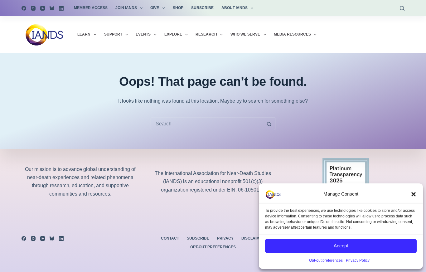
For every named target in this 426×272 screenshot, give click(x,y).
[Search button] (269, 124)
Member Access (91, 8)
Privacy (225, 238)
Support (113, 34)
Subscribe (202, 8)
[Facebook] (24, 8)
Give (154, 8)
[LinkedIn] (61, 8)
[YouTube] (42, 8)
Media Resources (292, 34)
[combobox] (207, 124)
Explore (173, 34)
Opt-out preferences (326, 260)
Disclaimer (253, 238)
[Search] (402, 8)
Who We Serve (245, 34)
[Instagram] (33, 8)
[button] (413, 194)
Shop (178, 8)
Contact (170, 238)
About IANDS (234, 8)
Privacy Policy (358, 260)
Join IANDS (126, 8)
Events (143, 34)
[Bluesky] (52, 8)
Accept (341, 245)
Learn (83, 34)
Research (206, 34)
